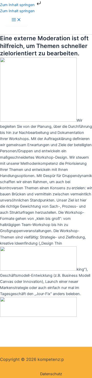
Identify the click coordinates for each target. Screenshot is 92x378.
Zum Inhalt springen (18, 5)
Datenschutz (51, 374)
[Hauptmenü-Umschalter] (16, 20)
